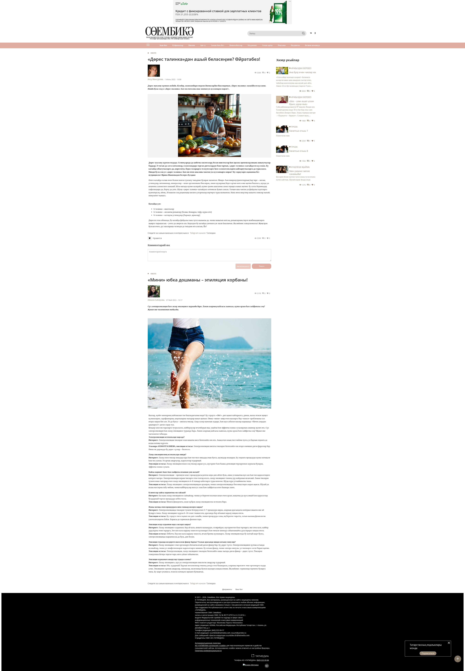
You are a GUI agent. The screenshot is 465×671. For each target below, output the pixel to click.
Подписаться (428, 653)
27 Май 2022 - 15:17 (174, 300)
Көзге (153, 53)
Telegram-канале (198, 233)
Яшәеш (191, 45)
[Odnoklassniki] (315, 33)
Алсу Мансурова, (155, 79)
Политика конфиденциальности (208, 650)
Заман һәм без (217, 45)
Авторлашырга (243, 266)
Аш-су (203, 45)
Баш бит (163, 45)
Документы (227, 589)
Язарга (261, 266)
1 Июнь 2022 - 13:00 (173, 79)
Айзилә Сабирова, (156, 300)
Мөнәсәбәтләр (235, 45)
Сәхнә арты (267, 45)
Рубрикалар (177, 45)
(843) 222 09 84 (263, 660)
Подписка (295, 45)
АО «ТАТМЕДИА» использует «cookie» (210, 645)
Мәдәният (252, 45)
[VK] (311, 33)
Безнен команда (312, 45)
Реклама (282, 45)
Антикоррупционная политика (208, 643)
